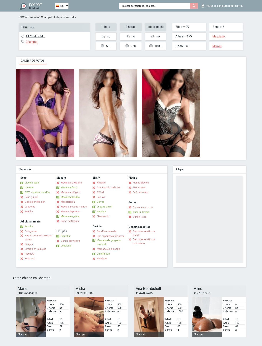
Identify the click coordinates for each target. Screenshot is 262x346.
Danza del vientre (70, 240)
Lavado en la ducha (35, 248)
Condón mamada (106, 231)
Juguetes (30, 206)
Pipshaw (29, 253)
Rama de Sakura (70, 221)
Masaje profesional (71, 182)
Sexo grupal (31, 197)
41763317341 (35, 36)
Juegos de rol (104, 206)
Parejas (29, 244)
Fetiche (29, 211)
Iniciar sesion (224, 5)
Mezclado (219, 36)
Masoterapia (68, 201)
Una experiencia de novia (110, 236)
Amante (101, 182)
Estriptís (65, 236)
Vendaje (101, 211)
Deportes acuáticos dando (144, 233)
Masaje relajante (70, 216)
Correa (100, 201)
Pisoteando (103, 216)
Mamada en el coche (108, 248)
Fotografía (30, 231)
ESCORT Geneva (29, 17)
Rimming (30, 258)
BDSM (100, 192)
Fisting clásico (141, 182)
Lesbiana (66, 245)
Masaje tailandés (70, 197)
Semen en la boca (143, 207)
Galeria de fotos (32, 60)
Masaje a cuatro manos (74, 206)
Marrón (217, 46)
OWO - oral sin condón (37, 192)
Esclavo (101, 197)
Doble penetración (35, 201)
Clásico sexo (32, 182)
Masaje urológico (70, 192)
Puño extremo (140, 192)
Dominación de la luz (108, 187)
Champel (46, 17)
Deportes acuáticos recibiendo (144, 241)
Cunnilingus (103, 253)
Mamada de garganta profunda (109, 242)
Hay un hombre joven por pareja (38, 237)
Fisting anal (139, 187)
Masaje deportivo (70, 211)
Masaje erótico (69, 187)
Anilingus (102, 258)
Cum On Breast (141, 212)
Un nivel (29, 187)
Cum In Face (139, 216)
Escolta (29, 226)
